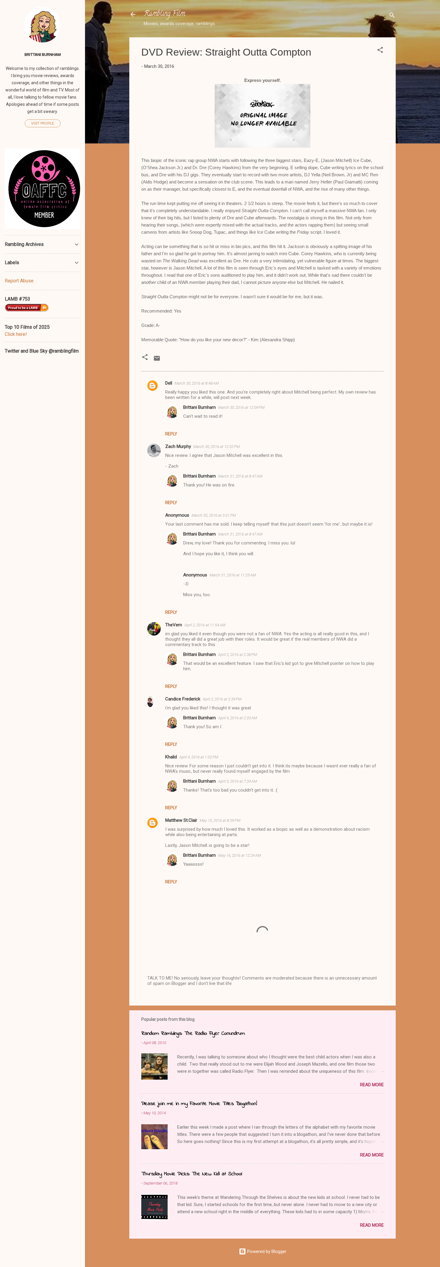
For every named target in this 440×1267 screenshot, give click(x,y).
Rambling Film (164, 14)
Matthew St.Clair (181, 820)
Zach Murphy (178, 446)
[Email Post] (156, 360)
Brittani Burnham (199, 407)
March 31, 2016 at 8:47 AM (240, 476)
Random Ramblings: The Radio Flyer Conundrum (193, 1034)
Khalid (171, 757)
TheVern (173, 625)
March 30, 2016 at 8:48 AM (197, 383)
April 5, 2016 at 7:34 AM (237, 781)
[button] (380, 51)
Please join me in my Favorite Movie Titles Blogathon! (199, 1104)
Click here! (16, 334)
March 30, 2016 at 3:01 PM (214, 515)
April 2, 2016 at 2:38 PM (237, 654)
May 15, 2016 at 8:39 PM (220, 820)
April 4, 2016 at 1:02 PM (198, 757)
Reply (171, 433)
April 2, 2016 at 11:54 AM (204, 625)
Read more (372, 1084)
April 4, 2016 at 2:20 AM (237, 718)
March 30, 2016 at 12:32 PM (216, 446)
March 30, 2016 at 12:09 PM (241, 407)
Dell (168, 383)
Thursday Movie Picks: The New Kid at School (191, 1174)
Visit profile (42, 123)
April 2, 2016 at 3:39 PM (222, 699)
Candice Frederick (182, 699)
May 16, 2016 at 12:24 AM (239, 855)
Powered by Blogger (266, 1251)
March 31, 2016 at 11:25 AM (233, 575)
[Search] (392, 16)
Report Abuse (19, 281)
